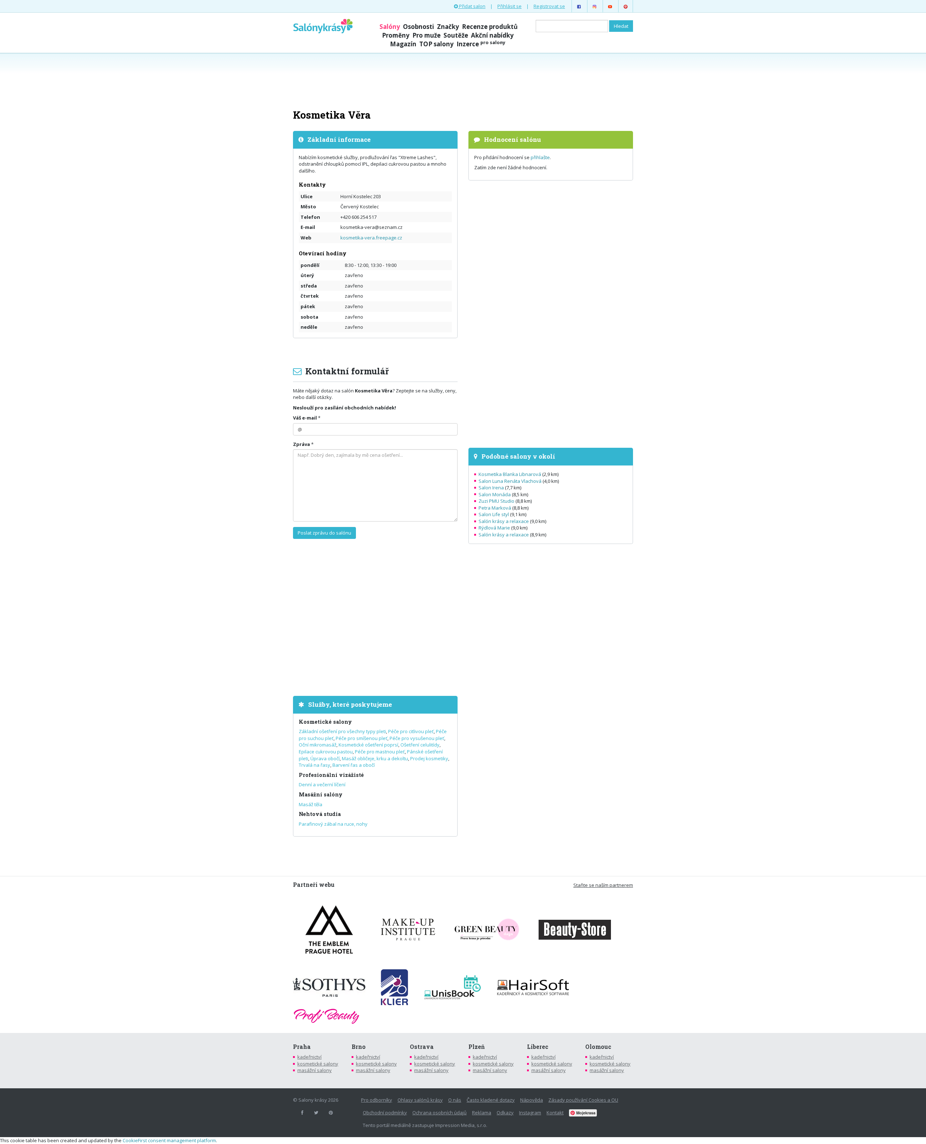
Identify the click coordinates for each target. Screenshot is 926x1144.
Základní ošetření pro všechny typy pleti (342, 731)
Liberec (537, 1046)
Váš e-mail (305, 417)
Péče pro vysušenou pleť (417, 738)
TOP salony (436, 44)
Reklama (481, 1112)
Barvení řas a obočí (353, 765)
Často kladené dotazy (491, 1100)
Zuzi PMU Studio (496, 501)
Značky (448, 26)
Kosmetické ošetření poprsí (368, 744)
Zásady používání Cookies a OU (583, 1100)
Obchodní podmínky (385, 1112)
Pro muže (426, 35)
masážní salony (314, 1070)
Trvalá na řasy (314, 765)
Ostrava (422, 1046)
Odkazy (505, 1112)
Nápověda (531, 1100)
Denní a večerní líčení (322, 784)
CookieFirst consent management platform (169, 1140)
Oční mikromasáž (317, 744)
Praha (302, 1046)
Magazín (403, 44)
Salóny (389, 26)
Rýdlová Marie (494, 527)
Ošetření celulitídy (419, 744)
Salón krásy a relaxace (504, 521)
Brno (359, 1046)
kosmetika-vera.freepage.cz (371, 237)
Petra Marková (495, 508)
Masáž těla (310, 804)
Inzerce (480, 44)
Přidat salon (471, 6)
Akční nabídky (492, 35)
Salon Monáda (495, 494)
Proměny (395, 35)
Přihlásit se (509, 6)
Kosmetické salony (325, 721)
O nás (454, 1100)
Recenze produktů (490, 26)
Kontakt (555, 1112)
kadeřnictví (309, 1057)
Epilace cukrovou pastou (326, 751)
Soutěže (455, 35)
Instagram (530, 1112)
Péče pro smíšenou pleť (361, 738)
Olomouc (598, 1046)
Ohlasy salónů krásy (420, 1100)
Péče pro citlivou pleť (411, 731)
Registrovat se (549, 6)
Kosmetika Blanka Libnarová (510, 474)
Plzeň (476, 1046)
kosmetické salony (317, 1063)
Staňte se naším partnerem (603, 885)
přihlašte (540, 157)
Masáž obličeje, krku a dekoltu (375, 758)
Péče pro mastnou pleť (380, 751)
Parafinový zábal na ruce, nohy (333, 824)
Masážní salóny (321, 794)
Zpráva (301, 444)
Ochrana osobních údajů (439, 1112)
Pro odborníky (376, 1100)
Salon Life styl (494, 514)
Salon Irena (491, 487)
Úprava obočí (325, 758)
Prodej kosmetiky (429, 758)
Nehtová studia (320, 814)
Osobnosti (418, 26)
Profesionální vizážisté (331, 774)
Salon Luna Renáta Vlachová (510, 481)
